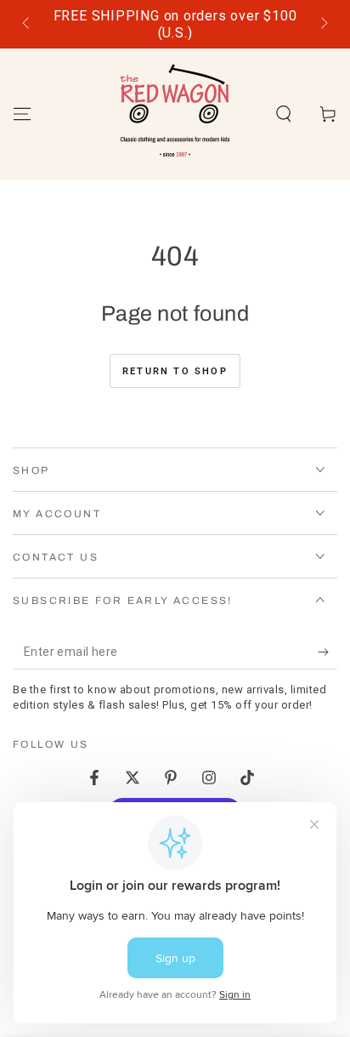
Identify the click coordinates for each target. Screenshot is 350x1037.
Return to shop (175, 371)
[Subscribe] (327, 652)
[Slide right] (322, 24)
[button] (284, 114)
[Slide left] (27, 24)
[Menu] (22, 114)
